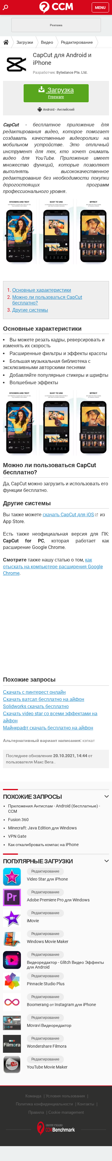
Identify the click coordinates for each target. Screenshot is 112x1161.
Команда (33, 1096)
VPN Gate (17, 836)
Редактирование (77, 42)
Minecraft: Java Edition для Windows (42, 828)
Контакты (85, 1104)
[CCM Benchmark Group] (56, 1128)
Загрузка (60, 92)
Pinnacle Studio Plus (46, 983)
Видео (47, 42)
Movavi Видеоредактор (49, 1025)
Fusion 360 (18, 819)
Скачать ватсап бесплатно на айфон (43, 699)
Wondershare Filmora (47, 1046)
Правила (36, 1112)
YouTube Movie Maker (47, 1067)
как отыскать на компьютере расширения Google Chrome (53, 566)
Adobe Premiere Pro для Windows (58, 900)
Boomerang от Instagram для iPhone (61, 1004)
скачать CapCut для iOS (68, 514)
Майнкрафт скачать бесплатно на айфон (48, 728)
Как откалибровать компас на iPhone (43, 844)
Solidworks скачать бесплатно (36, 706)
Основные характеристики (41, 290)
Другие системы (30, 310)
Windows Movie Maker (47, 941)
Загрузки (24, 42)
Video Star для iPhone (47, 879)
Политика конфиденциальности (44, 1104)
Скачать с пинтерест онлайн (34, 692)
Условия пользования (65, 1096)
